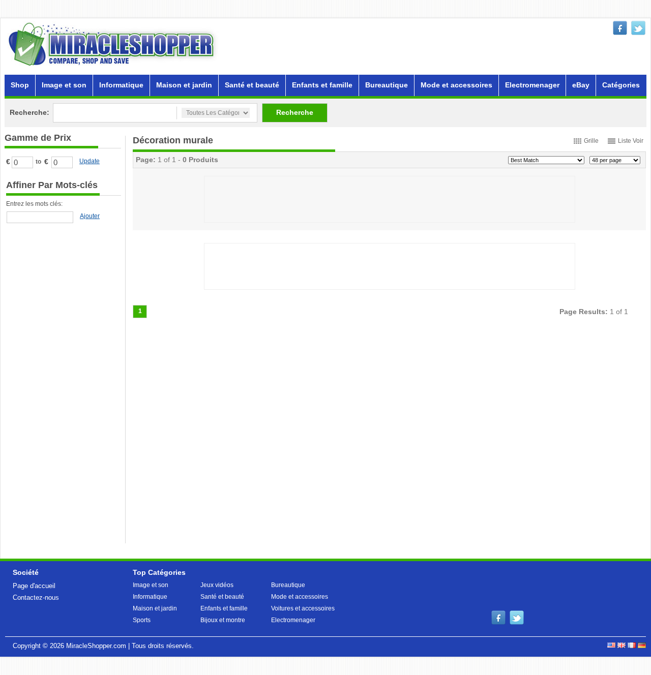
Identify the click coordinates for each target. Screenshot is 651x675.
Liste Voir (630, 140)
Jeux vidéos (216, 585)
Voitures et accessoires (303, 608)
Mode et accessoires (456, 85)
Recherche (294, 112)
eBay (580, 85)
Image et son (64, 85)
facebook (620, 28)
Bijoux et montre (222, 620)
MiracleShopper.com (96, 646)
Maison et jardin (184, 85)
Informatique (121, 85)
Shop (20, 85)
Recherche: (29, 112)
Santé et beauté (252, 85)
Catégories (621, 85)
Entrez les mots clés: (34, 203)
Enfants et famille (322, 85)
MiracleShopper (113, 44)
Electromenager (532, 85)
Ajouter (90, 216)
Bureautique (386, 85)
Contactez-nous (36, 597)
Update (89, 161)
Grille (591, 140)
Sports (142, 620)
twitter (638, 28)
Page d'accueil (34, 586)
